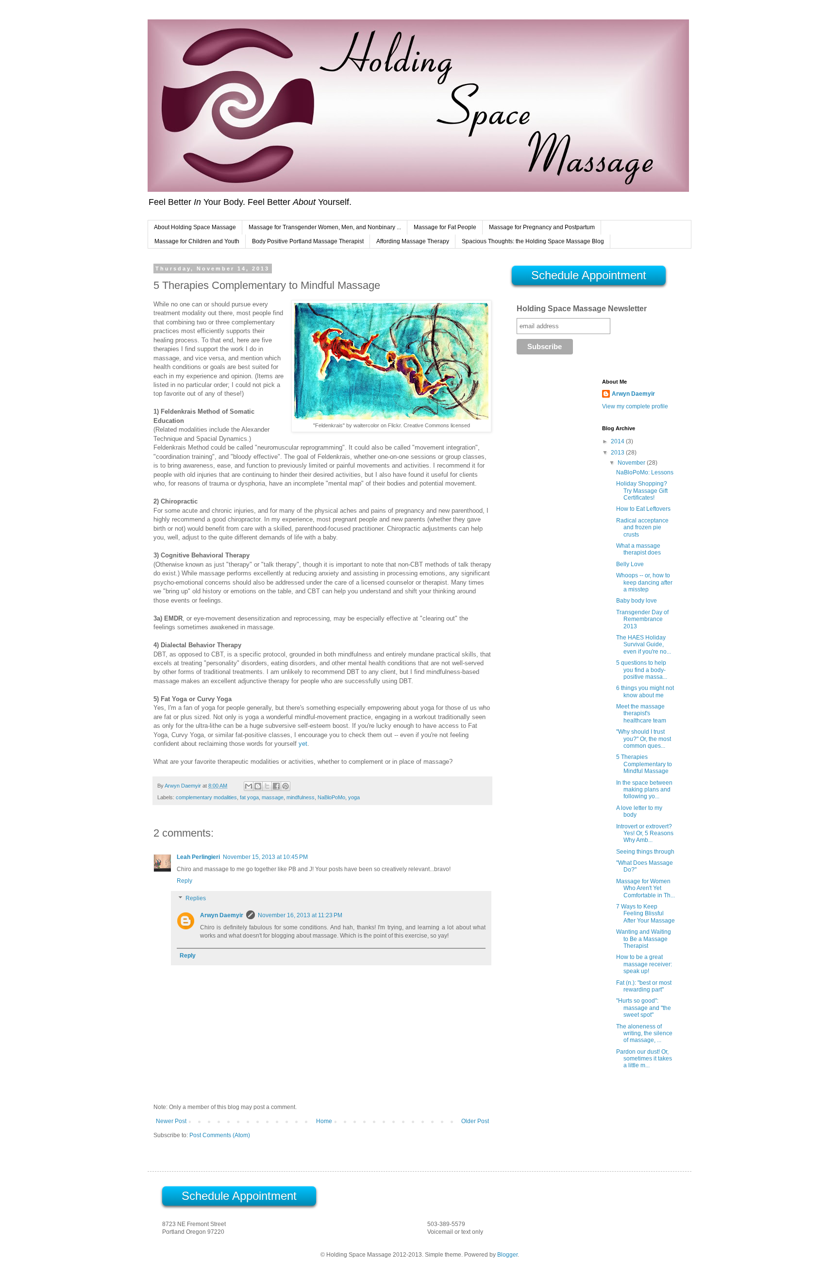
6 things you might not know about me (645, 691)
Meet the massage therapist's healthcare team (641, 713)
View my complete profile (635, 406)
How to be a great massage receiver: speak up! (644, 964)
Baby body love (636, 600)
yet (303, 743)
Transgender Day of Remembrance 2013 (642, 619)
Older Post (475, 1121)
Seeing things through (645, 851)
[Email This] (248, 786)
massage (273, 797)
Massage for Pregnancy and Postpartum (542, 227)
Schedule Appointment (588, 275)
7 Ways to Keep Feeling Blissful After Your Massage (645, 913)
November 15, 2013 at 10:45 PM (265, 857)
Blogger (507, 1254)
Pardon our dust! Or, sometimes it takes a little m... (644, 1058)
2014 (618, 441)
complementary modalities (206, 797)
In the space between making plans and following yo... (644, 789)
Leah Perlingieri (198, 857)
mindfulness (300, 797)
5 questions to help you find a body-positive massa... (641, 669)
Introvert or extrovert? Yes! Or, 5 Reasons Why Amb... (644, 833)
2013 (618, 452)
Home (324, 1121)
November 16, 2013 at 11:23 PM (300, 915)
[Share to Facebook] (276, 786)
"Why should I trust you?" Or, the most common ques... (643, 738)
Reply (184, 880)
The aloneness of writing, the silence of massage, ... (644, 1033)
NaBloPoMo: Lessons (644, 472)
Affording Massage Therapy (412, 241)
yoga (354, 797)
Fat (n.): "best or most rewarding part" (643, 986)
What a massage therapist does (638, 549)
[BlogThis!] (258, 786)
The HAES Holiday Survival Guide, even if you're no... (643, 644)
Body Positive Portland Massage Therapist (308, 241)
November (632, 462)
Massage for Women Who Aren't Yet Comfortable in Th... (645, 888)
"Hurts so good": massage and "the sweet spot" (643, 1007)
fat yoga (249, 797)
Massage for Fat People (445, 227)
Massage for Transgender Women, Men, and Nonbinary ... (325, 227)
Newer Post (171, 1121)
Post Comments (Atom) (219, 1135)
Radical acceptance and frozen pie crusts (642, 527)
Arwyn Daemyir (221, 915)
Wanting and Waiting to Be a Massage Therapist (643, 938)
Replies (195, 898)
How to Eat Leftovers (643, 508)
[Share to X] (267, 786)
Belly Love (630, 564)
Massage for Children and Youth (196, 241)
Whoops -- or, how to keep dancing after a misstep (644, 582)
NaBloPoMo (331, 797)
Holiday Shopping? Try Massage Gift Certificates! (642, 490)
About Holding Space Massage (195, 227)
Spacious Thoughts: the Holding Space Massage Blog (533, 241)
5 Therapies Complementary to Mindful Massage (644, 764)
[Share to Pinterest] (285, 786)
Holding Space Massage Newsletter (582, 308)
